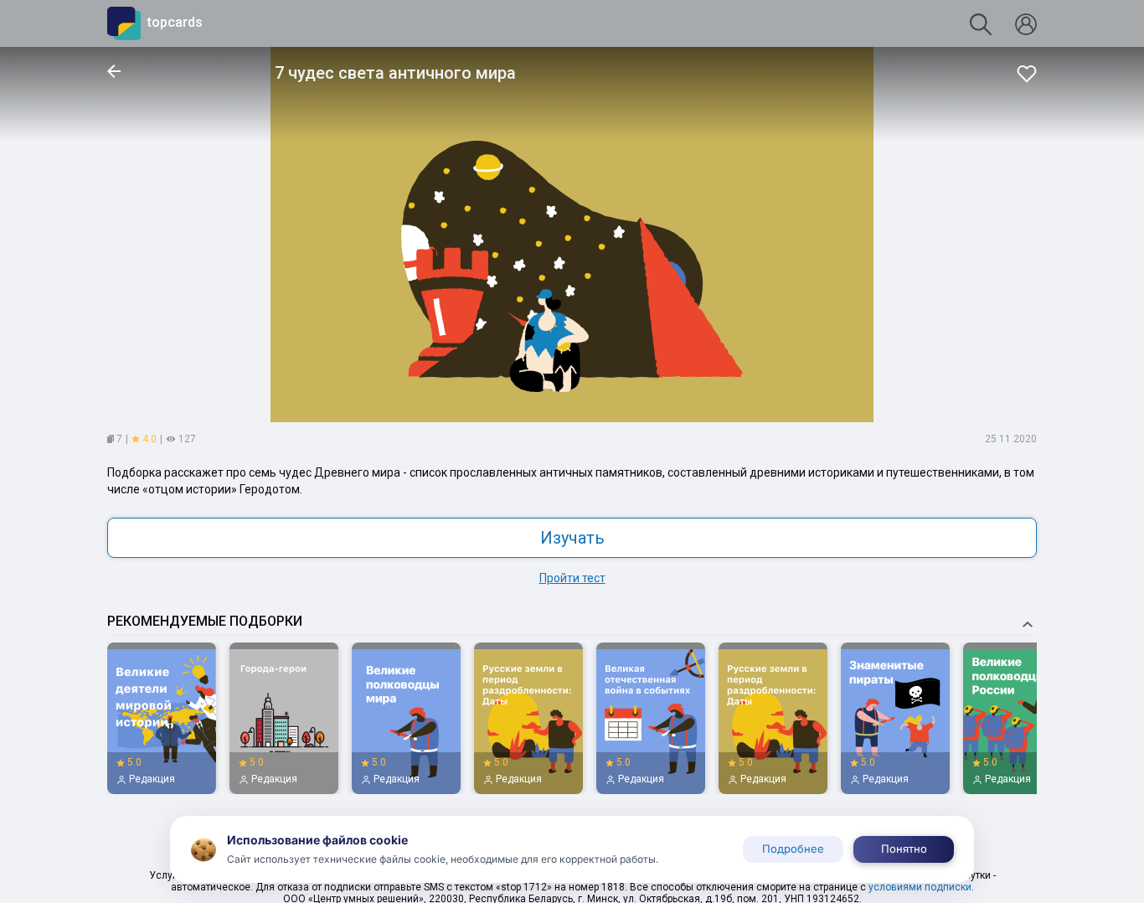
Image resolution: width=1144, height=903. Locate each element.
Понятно (904, 848)
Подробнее (793, 848)
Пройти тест (572, 578)
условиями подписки (919, 887)
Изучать (572, 538)
